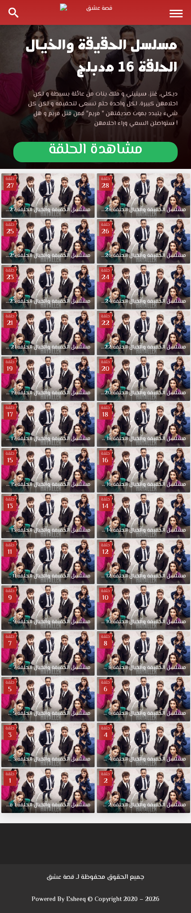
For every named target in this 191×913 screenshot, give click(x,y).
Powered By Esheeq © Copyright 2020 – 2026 (95, 900)
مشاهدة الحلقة (95, 151)
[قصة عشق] (95, 12)
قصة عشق (60, 877)
